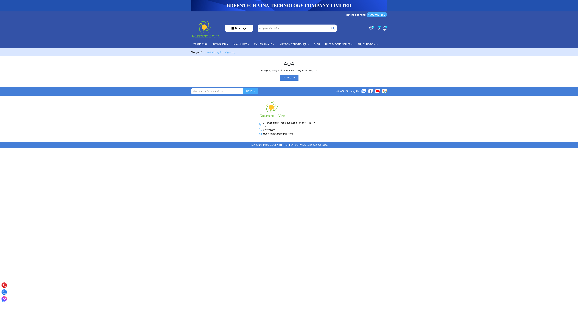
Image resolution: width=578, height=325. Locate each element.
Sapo (325, 144)
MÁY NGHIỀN (219, 44)
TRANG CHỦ (200, 44)
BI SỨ (317, 44)
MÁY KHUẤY (240, 44)
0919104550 (378, 14)
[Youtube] (377, 91)
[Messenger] (4, 299)
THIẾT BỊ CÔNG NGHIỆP (338, 44)
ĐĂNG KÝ (250, 91)
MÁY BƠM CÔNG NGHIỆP (293, 44)
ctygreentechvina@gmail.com (278, 133)
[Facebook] (370, 91)
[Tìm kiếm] (333, 28)
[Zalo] (363, 91)
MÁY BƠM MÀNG (263, 44)
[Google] (384, 91)
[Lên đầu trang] (572, 281)
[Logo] (205, 28)
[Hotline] (4, 285)
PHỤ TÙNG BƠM (367, 44)
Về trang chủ (289, 77)
